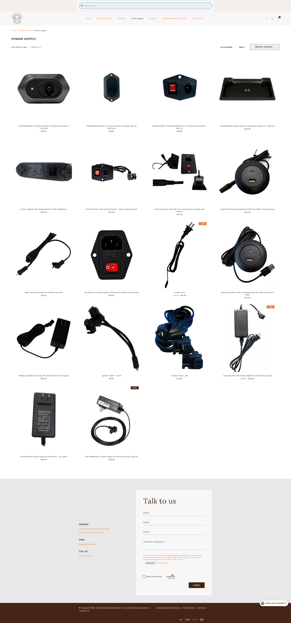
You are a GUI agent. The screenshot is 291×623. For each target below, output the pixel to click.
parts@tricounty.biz (87, 544)
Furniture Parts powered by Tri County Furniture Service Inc (123, 608)
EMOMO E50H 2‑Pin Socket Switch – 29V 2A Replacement (111, 209)
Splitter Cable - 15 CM (111, 376)
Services (201, 608)
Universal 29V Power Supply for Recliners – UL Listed (43, 457)
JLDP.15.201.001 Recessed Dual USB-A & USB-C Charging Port (247, 209)
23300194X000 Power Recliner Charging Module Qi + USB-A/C (247, 126)
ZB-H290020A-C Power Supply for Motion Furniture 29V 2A (111, 457)
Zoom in (35, 47)
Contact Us (84, 611)
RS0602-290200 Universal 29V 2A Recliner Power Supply (43, 376)
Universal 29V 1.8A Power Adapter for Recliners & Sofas (247, 376)
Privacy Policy (189, 608)
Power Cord (179, 292)
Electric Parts (25, 31)
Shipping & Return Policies (168, 608)
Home (14, 31)
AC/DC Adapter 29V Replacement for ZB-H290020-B (43, 209)
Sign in (273, 18)
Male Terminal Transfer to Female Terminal (44, 292)
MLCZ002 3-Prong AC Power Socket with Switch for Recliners (111, 292)
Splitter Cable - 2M (179, 376)
